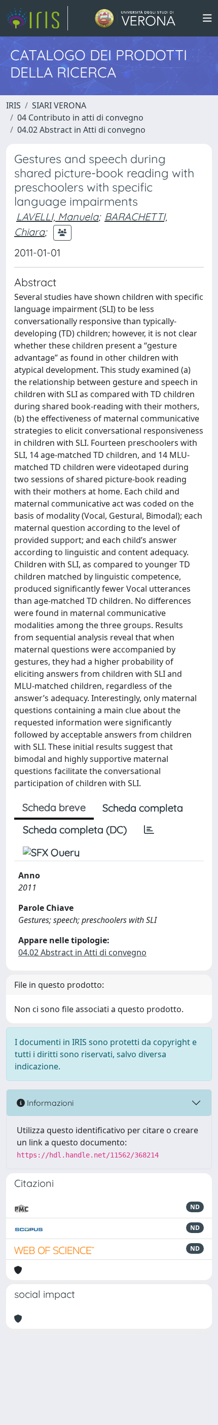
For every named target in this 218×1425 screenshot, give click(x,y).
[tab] (149, 829)
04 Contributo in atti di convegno (80, 117)
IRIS (13, 105)
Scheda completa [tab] (142, 807)
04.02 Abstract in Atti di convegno (81, 129)
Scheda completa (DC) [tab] (75, 829)
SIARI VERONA (59, 105)
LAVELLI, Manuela (57, 216)
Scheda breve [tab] (54, 807)
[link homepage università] (135, 18)
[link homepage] (37, 18)
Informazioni (49, 1103)
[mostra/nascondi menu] (207, 18)
